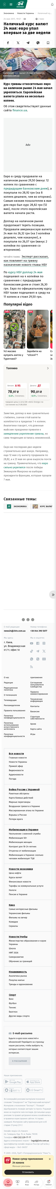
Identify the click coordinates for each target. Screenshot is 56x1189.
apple (34, 1081)
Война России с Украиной (24, 789)
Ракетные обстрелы (19, 793)
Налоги (12, 890)
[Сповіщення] (52, 4)
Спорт (12, 995)
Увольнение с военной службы (25, 833)
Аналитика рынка (18, 976)
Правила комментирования (39, 693)
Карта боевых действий (21, 797)
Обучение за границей (20, 961)
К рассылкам (19, 1061)
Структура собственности (37, 718)
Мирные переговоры (19, 802)
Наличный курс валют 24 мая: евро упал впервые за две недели (44, 13)
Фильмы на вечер (18, 917)
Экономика (9, 13)
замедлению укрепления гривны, (24, 433)
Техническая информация (36, 700)
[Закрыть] (49, 1159)
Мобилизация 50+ (18, 838)
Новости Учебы (18, 936)
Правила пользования (14, 711)
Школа (12, 948)
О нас (6, 678)
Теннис (12, 1007)
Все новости (16, 753)
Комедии (13, 922)
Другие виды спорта (19, 1016)
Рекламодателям (12, 705)
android (13, 1081)
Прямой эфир (16, 766)
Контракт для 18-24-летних (22, 846)
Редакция (8, 683)
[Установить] (28, 1166)
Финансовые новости (20, 881)
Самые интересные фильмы (23, 909)
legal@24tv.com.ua (40, 1140)
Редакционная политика (11, 689)
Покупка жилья (16, 980)
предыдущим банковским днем (25, 188)
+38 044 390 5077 (38, 631)
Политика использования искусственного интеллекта (11, 726)
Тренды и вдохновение (21, 984)
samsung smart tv (34, 1090)
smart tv (13, 1090)
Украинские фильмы (19, 913)
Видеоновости (16, 770)
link (31, 643)
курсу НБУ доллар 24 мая (25, 272)
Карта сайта (36, 729)
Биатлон (13, 1011)
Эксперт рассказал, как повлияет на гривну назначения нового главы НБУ (26, 260)
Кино (12, 905)
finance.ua (19, 110)
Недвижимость (18, 971)
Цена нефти (15, 873)
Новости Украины (26, 13)
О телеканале (10, 695)
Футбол (12, 1003)
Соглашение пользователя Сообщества (37, 685)
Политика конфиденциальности (14, 717)
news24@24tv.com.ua (15, 631)
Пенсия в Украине (18, 894)
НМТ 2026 (13, 953)
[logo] (20, 4)
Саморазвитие (16, 957)
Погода (12, 779)
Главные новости (18, 757)
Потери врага (16, 819)
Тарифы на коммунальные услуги (26, 886)
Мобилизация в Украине (23, 829)
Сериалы (13, 926)
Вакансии (34, 712)
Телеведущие (10, 700)
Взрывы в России (18, 815)
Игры (32, 734)
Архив (33, 724)
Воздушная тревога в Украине (24, 806)
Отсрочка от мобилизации (22, 850)
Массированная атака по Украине (26, 810)
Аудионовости (16, 774)
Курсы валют (15, 877)
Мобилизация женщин (20, 842)
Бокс (11, 999)
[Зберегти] (48, 42)
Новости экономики (21, 869)
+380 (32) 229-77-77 (22, 1137)
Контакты (34, 706)
